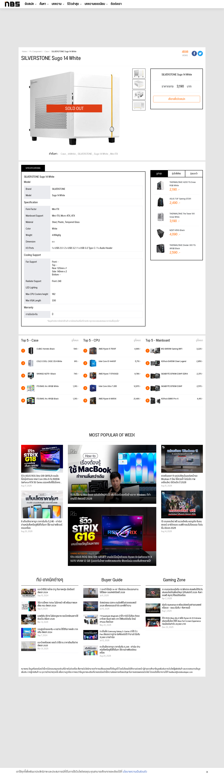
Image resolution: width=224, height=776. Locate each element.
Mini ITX (114, 154)
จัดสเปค (29, 4)
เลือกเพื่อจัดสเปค (176, 99)
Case (63, 154)
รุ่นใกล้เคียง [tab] (176, 174)
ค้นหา (43, 4)
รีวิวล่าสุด (73, 4)
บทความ (56, 4)
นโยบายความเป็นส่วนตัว (135, 772)
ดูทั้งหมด (74, 340)
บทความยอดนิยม (95, 4)
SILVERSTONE (85, 154)
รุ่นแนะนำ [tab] (194, 174)
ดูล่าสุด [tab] (159, 174)
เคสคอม (72, 154)
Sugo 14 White (101, 154)
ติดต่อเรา (116, 4)
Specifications (33, 168)
